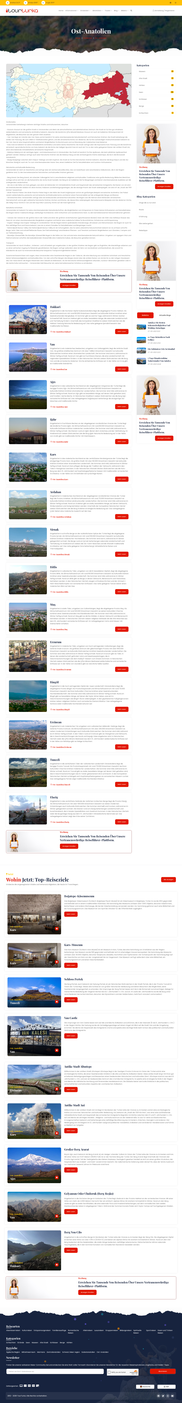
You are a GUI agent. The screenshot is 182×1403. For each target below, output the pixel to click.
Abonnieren (163, 1371)
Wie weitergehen (146, 223)
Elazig (54, 797)
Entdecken (87, 38)
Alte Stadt (156, 78)
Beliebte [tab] (145, 315)
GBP (167, 1386)
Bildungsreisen (126, 1330)
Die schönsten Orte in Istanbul (161, 349)
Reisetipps (143, 230)
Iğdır (53, 419)
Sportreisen (151, 1330)
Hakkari (55, 307)
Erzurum (55, 642)
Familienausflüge (59, 1330)
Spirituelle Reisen (137, 1331)
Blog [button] (116, 10)
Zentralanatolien (53, 1352)
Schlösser (156, 99)
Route (141, 209)
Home (61, 10)
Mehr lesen (122, 331)
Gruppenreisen (111, 1330)
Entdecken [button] (84, 10)
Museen (156, 71)
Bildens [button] (124, 10)
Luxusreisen (99, 1330)
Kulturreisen (27, 1330)
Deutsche (146, 1386)
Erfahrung (143, 216)
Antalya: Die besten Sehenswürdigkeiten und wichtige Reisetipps (159, 325)
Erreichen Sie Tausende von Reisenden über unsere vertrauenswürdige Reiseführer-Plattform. (154, 175)
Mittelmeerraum (28, 1352)
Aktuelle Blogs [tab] (165, 315)
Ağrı (52, 382)
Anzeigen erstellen (69, 285)
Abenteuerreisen (13, 1330)
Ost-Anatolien (16, 926)
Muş (53, 604)
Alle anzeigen (168, 880)
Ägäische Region (13, 1352)
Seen (156, 92)
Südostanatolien (88, 1352)
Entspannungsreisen (42, 1330)
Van (52, 344)
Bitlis (53, 567)
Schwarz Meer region (71, 1352)
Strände (20, 1342)
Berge (156, 106)
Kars (53, 454)
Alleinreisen (87, 1330)
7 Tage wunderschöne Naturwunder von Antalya (159, 359)
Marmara (41, 1352)
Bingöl (54, 682)
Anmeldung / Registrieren (164, 10)
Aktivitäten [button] (96, 10)
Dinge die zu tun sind (147, 202)
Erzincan (56, 722)
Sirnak (54, 529)
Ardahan (55, 492)
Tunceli (55, 760)
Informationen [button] (71, 10)
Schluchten (156, 113)
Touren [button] (108, 10)
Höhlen (156, 85)
